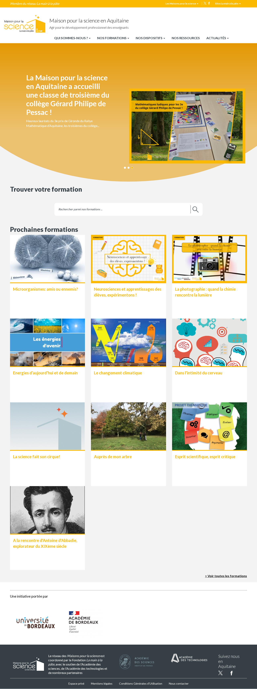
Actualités (216, 38)
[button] (128, 108)
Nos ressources (186, 38)
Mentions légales (101, 683)
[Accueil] (24, 23)
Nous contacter (179, 683)
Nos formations (112, 38)
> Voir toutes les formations (226, 576)
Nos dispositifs (149, 38)
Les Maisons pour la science (180, 3)
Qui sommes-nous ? (71, 38)
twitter (205, 3)
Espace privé (76, 683)
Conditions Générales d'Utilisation (140, 683)
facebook (209, 3)
